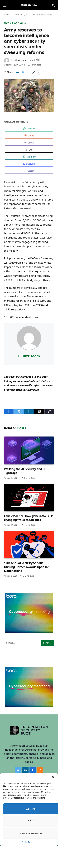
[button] (53, 777)
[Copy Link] (33, 72)
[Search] (53, 5)
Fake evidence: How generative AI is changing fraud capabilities (28, 518)
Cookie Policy (27, 842)
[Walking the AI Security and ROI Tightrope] (29, 450)
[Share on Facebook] (27, 72)
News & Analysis (20, 14)
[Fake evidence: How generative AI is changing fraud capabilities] (29, 497)
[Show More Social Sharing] (39, 72)
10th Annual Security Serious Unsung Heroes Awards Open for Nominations (26, 567)
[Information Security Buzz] (29, 5)
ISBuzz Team (20, 59)
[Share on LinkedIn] (17, 72)
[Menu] (5, 5)
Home (7, 14)
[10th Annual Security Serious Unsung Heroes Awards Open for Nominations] (29, 544)
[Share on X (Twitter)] (22, 72)
